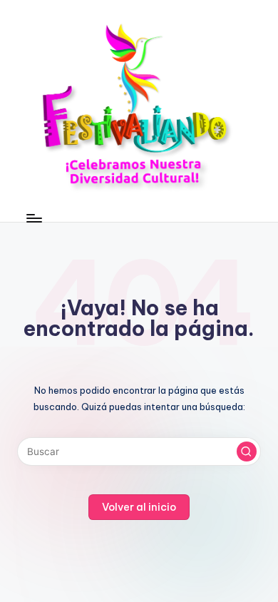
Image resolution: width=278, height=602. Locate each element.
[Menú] (33, 218)
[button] (247, 451)
